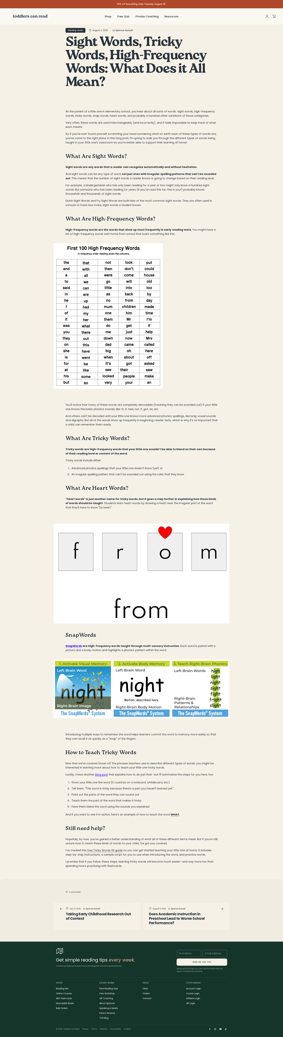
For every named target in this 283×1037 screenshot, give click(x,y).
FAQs (145, 988)
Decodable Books (65, 1003)
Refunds (103, 1029)
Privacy (85, 1029)
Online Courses (64, 993)
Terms (94, 1029)
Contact (147, 998)
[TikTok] (225, 1029)
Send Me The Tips (202, 962)
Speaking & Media (108, 1008)
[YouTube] (220, 1029)
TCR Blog (103, 1017)
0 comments (75, 892)
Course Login (193, 993)
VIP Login (190, 1003)
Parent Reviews (107, 1013)
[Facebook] (209, 1029)
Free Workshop (107, 993)
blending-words (75, 30)
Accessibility (115, 1029)
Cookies (127, 1029)
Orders (146, 993)
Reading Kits (62, 988)
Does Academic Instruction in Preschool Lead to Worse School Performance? (177, 918)
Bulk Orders (62, 1008)
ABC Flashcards (64, 998)
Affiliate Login (193, 998)
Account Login (193, 988)
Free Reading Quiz (108, 988)
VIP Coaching (106, 998)
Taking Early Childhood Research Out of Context (98, 916)
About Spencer (107, 1003)
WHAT (175, 814)
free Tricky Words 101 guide (105, 850)
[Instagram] (215, 1029)
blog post (101, 774)
